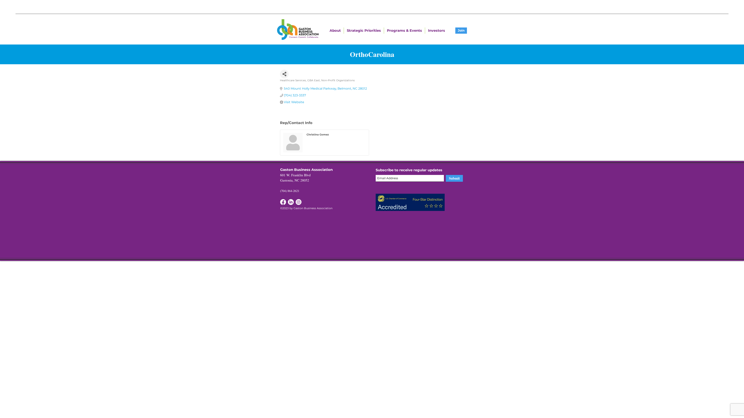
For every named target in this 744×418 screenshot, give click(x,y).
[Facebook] (291, 202)
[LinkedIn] (283, 202)
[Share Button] (284, 74)
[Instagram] (298, 202)
